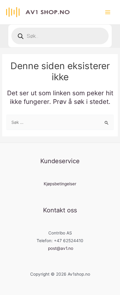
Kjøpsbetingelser (60, 183)
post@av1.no (60, 248)
